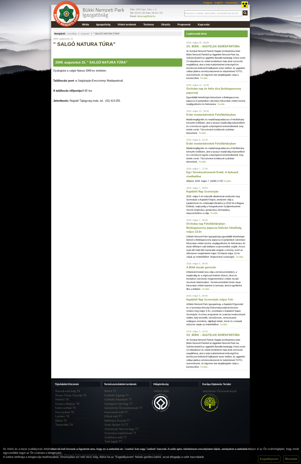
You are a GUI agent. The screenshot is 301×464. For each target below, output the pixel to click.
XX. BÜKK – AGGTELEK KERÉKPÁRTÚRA (213, 46)
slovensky (231, 2)
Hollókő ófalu (161, 391)
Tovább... (204, 78)
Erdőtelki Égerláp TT (116, 395)
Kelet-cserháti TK (65, 407)
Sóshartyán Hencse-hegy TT (121, 429)
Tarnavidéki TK (64, 424)
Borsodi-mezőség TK (67, 391)
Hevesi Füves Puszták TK (71, 395)
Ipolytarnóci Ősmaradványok (220, 391)
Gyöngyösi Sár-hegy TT (118, 403)
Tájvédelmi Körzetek (67, 384)
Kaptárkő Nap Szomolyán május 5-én (209, 299)
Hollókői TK (62, 399)
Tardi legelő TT (113, 441)
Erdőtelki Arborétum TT (118, 399)
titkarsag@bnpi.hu (146, 16)
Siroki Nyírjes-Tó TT (116, 424)
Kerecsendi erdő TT (116, 412)
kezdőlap (72, 33)
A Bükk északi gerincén (201, 267)
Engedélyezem (269, 459)
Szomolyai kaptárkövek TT (120, 433)
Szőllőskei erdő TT (115, 437)
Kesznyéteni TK (64, 412)
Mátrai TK (61, 420)
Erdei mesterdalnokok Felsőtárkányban (211, 114)
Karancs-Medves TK (67, 403)
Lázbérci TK (62, 416)
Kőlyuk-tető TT (113, 416)
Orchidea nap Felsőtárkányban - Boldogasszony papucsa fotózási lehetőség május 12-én (213, 227)
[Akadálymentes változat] (244, 4)
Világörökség (161, 384)
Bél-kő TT (110, 391)
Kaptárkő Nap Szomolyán (202, 191)
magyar (207, 2)
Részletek (291, 459)
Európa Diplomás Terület (216, 384)
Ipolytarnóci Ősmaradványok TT (123, 407)
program (85, 33)
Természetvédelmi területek (120, 384)
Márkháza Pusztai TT (117, 420)
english (219, 2)
